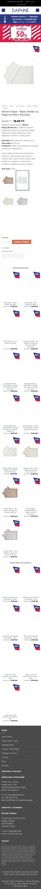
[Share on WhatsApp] (3, 256)
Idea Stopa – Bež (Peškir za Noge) (31, 303)
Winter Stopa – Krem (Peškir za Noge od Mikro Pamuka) (30, 470)
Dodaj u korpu (21, 242)
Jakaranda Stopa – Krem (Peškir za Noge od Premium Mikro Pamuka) (10, 386)
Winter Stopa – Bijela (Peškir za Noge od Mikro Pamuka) (10, 470)
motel (4, 850)
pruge (26, 853)
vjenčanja (16, 860)
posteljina (19, 853)
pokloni (11, 853)
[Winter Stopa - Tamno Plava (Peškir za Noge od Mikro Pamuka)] (8, 222)
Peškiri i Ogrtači (32, 106)
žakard (32, 860)
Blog (3, 761)
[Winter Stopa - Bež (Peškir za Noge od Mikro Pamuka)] (8, 180)
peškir (26, 850)
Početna (5, 106)
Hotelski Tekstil (8, 745)
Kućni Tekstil (20, 106)
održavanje (12, 850)
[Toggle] (38, 737)
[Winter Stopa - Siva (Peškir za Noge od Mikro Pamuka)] (22, 201)
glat (19, 847)
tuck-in (28, 857)
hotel (24, 847)
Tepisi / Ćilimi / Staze (10, 741)
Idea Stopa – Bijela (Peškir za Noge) (10, 303)
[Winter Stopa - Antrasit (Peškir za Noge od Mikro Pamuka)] (22, 222)
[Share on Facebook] (7, 256)
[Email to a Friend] (14, 256)
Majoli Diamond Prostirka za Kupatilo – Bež (10, 676)
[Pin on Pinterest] (18, 256)
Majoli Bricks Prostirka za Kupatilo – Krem (10, 598)
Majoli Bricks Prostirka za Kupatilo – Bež (10, 637)
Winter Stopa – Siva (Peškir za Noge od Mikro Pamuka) (10, 553)
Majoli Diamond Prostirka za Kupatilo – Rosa (31, 676)
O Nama (5, 757)
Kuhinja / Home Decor (11, 749)
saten (10, 857)
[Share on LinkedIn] (22, 256)
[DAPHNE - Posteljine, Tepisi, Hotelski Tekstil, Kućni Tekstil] (20, 10)
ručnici (32, 853)
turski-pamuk (6, 860)
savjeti (16, 857)
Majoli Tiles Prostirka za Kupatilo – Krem (31, 637)
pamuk (20, 850)
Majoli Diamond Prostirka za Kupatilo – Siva (10, 717)
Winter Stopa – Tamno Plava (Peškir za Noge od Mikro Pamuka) (31, 427)
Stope (5, 108)
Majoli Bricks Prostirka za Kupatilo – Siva (31, 598)
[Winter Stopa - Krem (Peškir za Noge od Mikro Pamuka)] (8, 201)
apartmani (5, 847)
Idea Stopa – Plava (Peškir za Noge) (10, 342)
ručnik (4, 857)
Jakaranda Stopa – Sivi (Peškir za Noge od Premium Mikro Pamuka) (31, 344)
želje (3, 863)
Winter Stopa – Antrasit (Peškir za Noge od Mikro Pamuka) (30, 511)
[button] (3, 10)
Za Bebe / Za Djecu (9, 753)
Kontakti (5, 765)
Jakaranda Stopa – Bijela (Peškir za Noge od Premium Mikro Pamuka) (10, 428)
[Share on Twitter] (11, 256)
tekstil (22, 857)
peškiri (32, 850)
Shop (11, 106)
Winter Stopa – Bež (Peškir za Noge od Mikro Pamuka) (10, 510)
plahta (4, 853)
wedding (24, 860)
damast (13, 847)
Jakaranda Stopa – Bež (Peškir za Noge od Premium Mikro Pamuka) (31, 386)
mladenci (31, 847)
